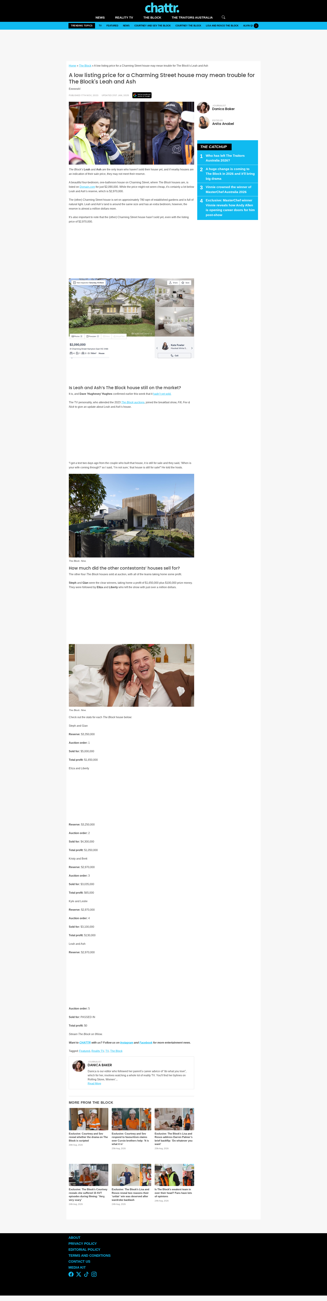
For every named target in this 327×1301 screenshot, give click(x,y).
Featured (112, 25)
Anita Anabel (223, 123)
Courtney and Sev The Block (152, 25)
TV (100, 25)
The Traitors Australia (192, 17)
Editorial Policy (84, 1249)
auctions (132, 402)
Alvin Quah (250, 25)
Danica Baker (223, 108)
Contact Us (79, 1261)
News (100, 17)
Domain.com (87, 186)
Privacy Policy (82, 1243)
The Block (152, 17)
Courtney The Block (188, 25)
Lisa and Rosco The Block (222, 25)
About (74, 1237)
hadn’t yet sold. (162, 393)
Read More (94, 1083)
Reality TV (124, 17)
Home (72, 65)
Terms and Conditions (89, 1255)
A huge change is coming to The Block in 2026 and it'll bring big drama (230, 173)
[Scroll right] (256, 25)
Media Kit (77, 1267)
